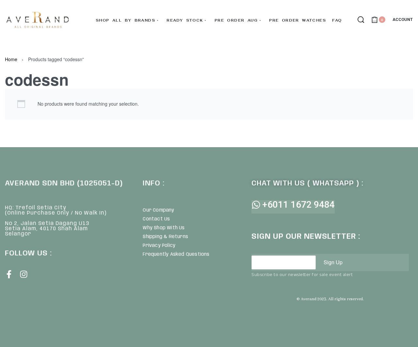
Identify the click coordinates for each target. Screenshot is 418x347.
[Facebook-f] (9, 274)
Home (11, 59)
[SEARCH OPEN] (360, 19)
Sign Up (333, 262)
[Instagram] (24, 274)
